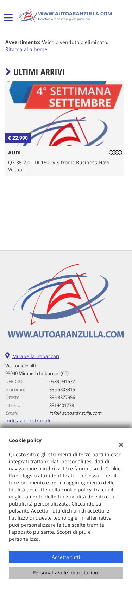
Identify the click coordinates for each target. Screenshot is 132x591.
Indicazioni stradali (27, 420)
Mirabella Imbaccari (35, 356)
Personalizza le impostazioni (66, 572)
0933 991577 (62, 381)
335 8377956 (62, 397)
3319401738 (61, 405)
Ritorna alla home (26, 49)
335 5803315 (62, 389)
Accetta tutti (66, 557)
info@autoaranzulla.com (75, 413)
